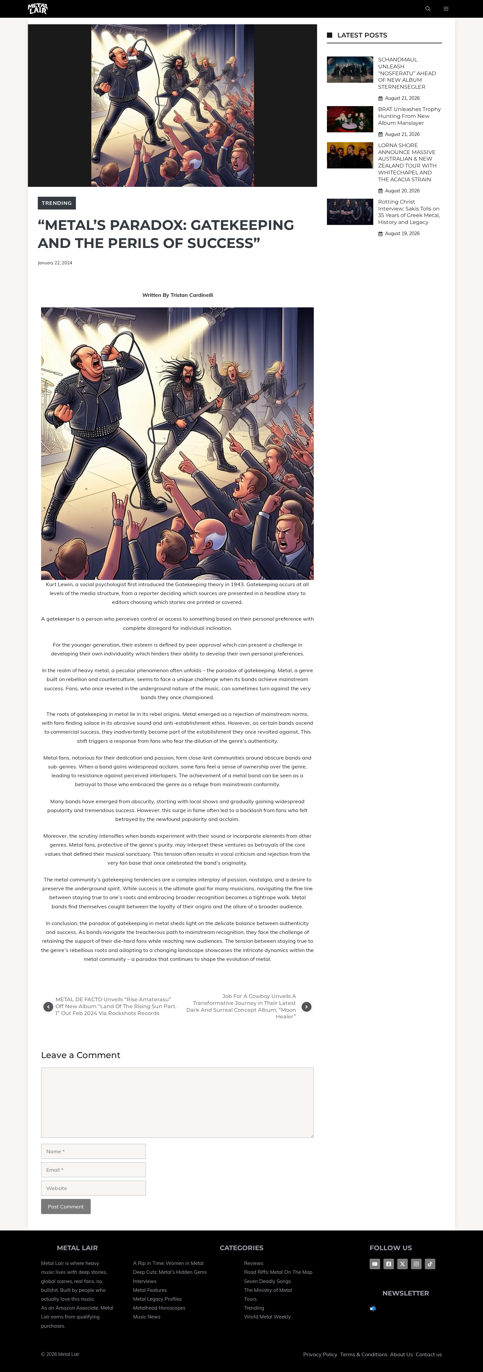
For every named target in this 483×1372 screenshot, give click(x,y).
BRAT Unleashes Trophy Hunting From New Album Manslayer (409, 116)
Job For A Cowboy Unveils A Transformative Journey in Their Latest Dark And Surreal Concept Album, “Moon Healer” (241, 1006)
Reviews (253, 1263)
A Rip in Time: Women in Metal (168, 1263)
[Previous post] (48, 1007)
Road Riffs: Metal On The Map (278, 1272)
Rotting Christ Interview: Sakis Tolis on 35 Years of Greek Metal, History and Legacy (409, 212)
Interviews (144, 1281)
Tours (250, 1299)
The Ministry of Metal (268, 1290)
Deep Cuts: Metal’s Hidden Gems (170, 1272)
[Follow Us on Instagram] (416, 1264)
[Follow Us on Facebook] (375, 1264)
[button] (428, 9)
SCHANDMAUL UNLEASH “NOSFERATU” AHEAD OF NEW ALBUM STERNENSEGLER (407, 73)
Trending (57, 203)
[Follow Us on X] (402, 1264)
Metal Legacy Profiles (157, 1299)
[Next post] (306, 1007)
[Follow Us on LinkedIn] (430, 1264)
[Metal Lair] (38, 9)
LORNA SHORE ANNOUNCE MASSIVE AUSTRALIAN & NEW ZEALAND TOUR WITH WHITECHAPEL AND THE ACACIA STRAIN (407, 162)
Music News (146, 1317)
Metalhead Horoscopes (159, 1308)
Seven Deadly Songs (267, 1281)
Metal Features (150, 1290)
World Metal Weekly (267, 1317)
